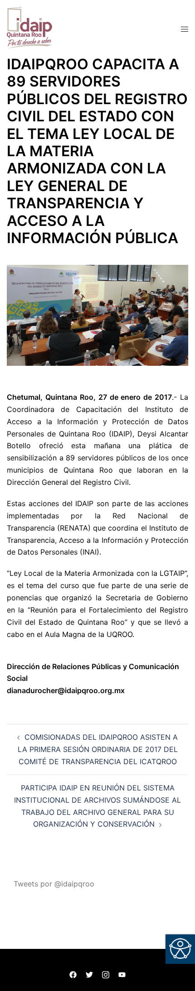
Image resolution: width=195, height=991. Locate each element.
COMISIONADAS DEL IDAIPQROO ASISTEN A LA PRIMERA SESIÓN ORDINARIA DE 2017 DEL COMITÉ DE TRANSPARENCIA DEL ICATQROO (98, 749)
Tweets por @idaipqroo (54, 883)
